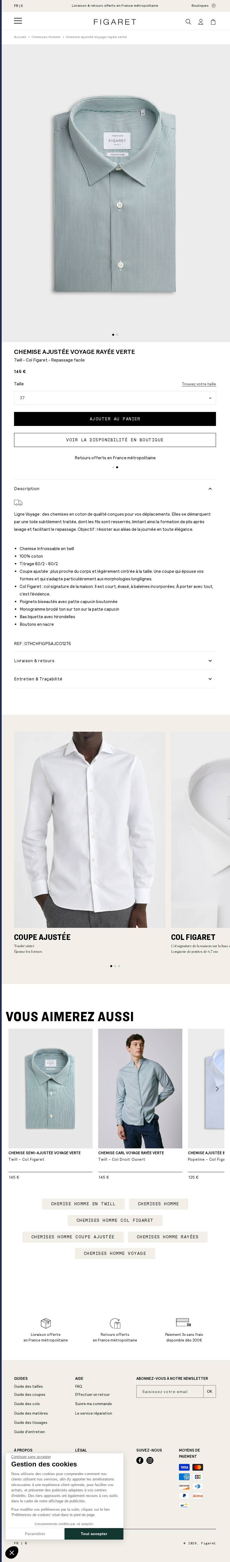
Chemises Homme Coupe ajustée (73, 1236)
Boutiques (200, 5)
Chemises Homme (158, 1203)
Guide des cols (27, 1403)
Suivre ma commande (93, 1403)
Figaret (208, 1543)
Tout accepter (94, 1533)
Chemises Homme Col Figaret (115, 1220)
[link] (115, 6)
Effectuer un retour (92, 1394)
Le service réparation (93, 1413)
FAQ (78, 1386)
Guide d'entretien (29, 1431)
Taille (19, 383)
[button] (18, 21)
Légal (81, 1450)
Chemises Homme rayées (168, 1236)
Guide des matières (31, 1413)
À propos (23, 1450)
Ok (209, 1391)
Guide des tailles (28, 1386)
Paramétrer (35, 1533)
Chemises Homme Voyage (115, 1253)
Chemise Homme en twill (83, 1203)
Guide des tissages (30, 1422)
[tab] (113, 335)
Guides (21, 1378)
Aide (79, 1378)
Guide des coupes (29, 1394)
